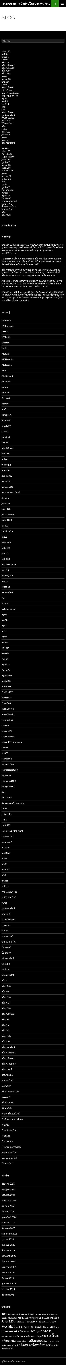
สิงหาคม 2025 (8, 1250)
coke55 (5, 442)
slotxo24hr (7, 814)
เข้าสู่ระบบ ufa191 (10, 1091)
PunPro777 (7, 692)
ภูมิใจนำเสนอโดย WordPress (13, 1361)
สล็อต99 (5, 1019)
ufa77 (4, 858)
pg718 (5, 620)
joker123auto (8, 514)
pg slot (5, 101)
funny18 (6, 470)
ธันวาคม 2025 (8, 1228)
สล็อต (4, 126)
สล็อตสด (6, 1041)
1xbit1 (5, 348)
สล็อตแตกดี (7, 1069)
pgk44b (5, 653)
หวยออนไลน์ (7, 209)
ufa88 (4, 864)
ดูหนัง (4, 184)
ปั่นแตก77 (6, 952)
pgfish (4, 636)
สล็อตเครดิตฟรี (9, 1052)
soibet (4, 819)
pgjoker (5, 647)
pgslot (4, 76)
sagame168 (7, 731)
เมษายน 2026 (8, 1206)
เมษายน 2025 (8, 1272)
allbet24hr (7, 381)
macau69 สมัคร (9, 564)
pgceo (4, 631)
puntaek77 (7, 697)
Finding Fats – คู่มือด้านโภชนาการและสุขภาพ (26, 3)
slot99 (5, 59)
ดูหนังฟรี (6, 162)
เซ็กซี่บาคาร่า (8, 1102)
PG (3, 597)
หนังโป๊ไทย (7, 90)
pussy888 (6, 79)
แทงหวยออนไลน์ (9, 1158)
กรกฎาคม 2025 (9, 1256)
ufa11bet (6, 853)
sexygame (6, 775)
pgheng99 (6, 176)
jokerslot (6, 134)
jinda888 (6, 503)
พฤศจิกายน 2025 (9, 1233)
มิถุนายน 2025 (8, 1261)
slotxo (4, 84)
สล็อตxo (5, 140)
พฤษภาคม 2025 (9, 1267)
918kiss (5, 148)
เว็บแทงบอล (7, 1141)
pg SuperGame (8, 609)
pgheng (5, 642)
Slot (3, 792)
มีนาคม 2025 (8, 1278)
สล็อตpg (5, 1025)
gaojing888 (7, 475)
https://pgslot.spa (10, 95)
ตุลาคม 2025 (8, 1239)
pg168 (5, 54)
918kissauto (7, 359)
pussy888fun (8, 708)
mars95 (5, 570)
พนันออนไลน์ (8, 958)
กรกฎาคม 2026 (9, 1189)
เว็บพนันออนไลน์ (9, 1130)
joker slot (6, 120)
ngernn (5, 581)
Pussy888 (6, 703)
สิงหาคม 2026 (8, 1183)
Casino (5, 431)
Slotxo (5, 808)
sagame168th (8, 156)
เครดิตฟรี (6, 1097)
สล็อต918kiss (8, 1013)
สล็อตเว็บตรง (8, 65)
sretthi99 (6, 825)
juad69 (5, 525)
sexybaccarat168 (10, 769)
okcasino (6, 586)
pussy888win (8, 714)
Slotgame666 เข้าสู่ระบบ (13, 803)
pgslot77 (6, 195)
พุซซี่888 (6, 964)
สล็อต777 (6, 1002)
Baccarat (6, 398)
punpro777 (7, 203)
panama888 (7, 592)
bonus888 (6, 420)
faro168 (5, 453)
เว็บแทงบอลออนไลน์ (11, 1147)
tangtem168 (7, 836)
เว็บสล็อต (6, 1135)
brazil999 (6, 425)
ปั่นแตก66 (6, 198)
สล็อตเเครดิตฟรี (9, 1063)
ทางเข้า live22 (8, 919)
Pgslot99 (6, 670)
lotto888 (6, 559)
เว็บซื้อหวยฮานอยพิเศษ (12, 1119)
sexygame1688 (9, 780)
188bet (5, 331)
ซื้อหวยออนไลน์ (9, 206)
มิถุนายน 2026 (8, 1195)
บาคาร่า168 (7, 170)
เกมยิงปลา (6, 1086)
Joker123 (6, 509)
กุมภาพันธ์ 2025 (9, 1283)
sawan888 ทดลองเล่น (12, 742)
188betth (6, 337)
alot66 (5, 387)
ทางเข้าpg (6, 925)
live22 (4, 181)
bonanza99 (7, 414)
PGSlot (5, 658)
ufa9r (4, 875)
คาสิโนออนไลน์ (9, 897)
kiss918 (5, 104)
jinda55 (5, 56)
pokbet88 (6, 681)
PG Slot (5, 603)
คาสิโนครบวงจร (9, 891)
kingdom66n (8, 531)
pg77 (4, 625)
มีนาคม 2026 (8, 1211)
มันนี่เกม (5, 969)
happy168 (6, 481)
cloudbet (6, 437)
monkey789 (7, 575)
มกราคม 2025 (8, 1289)
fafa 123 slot (7, 448)
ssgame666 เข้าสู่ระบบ (12, 830)
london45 (44, 1322)
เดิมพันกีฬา (7, 1108)
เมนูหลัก (62, 3)
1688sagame (8, 326)
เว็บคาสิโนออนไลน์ (11, 1113)
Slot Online (7, 797)
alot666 (5, 392)
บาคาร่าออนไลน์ (9, 201)
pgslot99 (29, 1327)
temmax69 (7, 842)
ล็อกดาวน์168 (8, 975)
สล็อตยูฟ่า (6, 1036)
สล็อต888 (6, 70)
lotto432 (6, 548)
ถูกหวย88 (6, 914)
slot (3, 109)
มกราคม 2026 (8, 1222)
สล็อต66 (5, 62)
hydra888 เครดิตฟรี (11, 492)
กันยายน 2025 (8, 1244)
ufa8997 (6, 869)
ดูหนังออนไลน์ (8, 115)
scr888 (5, 753)
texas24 (5, 847)
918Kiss (5, 353)
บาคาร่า (5, 81)
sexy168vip (7, 758)
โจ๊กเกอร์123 (7, 123)
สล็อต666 (6, 997)
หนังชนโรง (7, 154)
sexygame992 (8, 786)
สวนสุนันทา (7, 1074)
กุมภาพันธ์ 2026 (9, 1217)
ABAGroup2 (7, 376)
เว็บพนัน (5, 1124)
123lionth (6, 320)
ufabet (5, 880)
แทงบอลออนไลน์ (9, 1152)
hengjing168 (7, 487)
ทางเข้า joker (8, 117)
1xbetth (5, 342)
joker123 (6, 51)
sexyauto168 (8, 764)
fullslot (5, 459)
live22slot (6, 542)
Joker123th (7, 520)
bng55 (5, 409)
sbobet (5, 747)
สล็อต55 (5, 991)
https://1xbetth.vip (10, 93)
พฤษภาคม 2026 (9, 1200)
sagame (5, 725)
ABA (4, 370)
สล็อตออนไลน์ (8, 142)
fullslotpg (6, 179)
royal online (7, 719)
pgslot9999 (7, 675)
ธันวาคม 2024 (8, 1294)
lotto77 (5, 553)
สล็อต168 (6, 215)
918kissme (7, 364)
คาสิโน (5, 886)
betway (5, 403)
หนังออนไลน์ (8, 190)
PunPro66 (6, 686)
